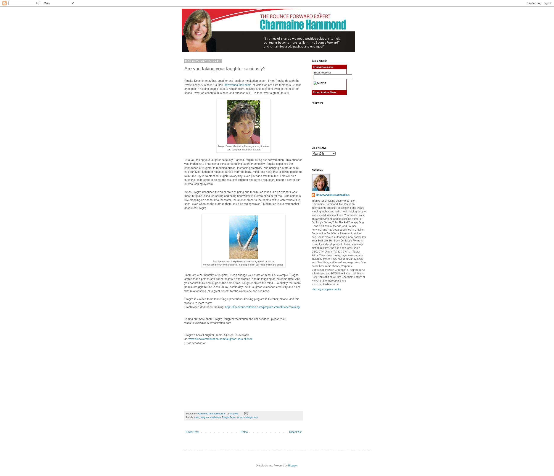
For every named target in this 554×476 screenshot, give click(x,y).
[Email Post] (246, 413)
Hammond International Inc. (333, 195)
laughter (205, 417)
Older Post (295, 432)
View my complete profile (326, 289)
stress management (247, 417)
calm (196, 417)
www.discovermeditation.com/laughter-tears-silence (220, 339)
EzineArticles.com (323, 67)
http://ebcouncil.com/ (237, 84)
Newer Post (192, 432)
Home (244, 432)
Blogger (292, 465)
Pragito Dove (229, 417)
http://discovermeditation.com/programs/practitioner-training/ (262, 307)
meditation (215, 417)
